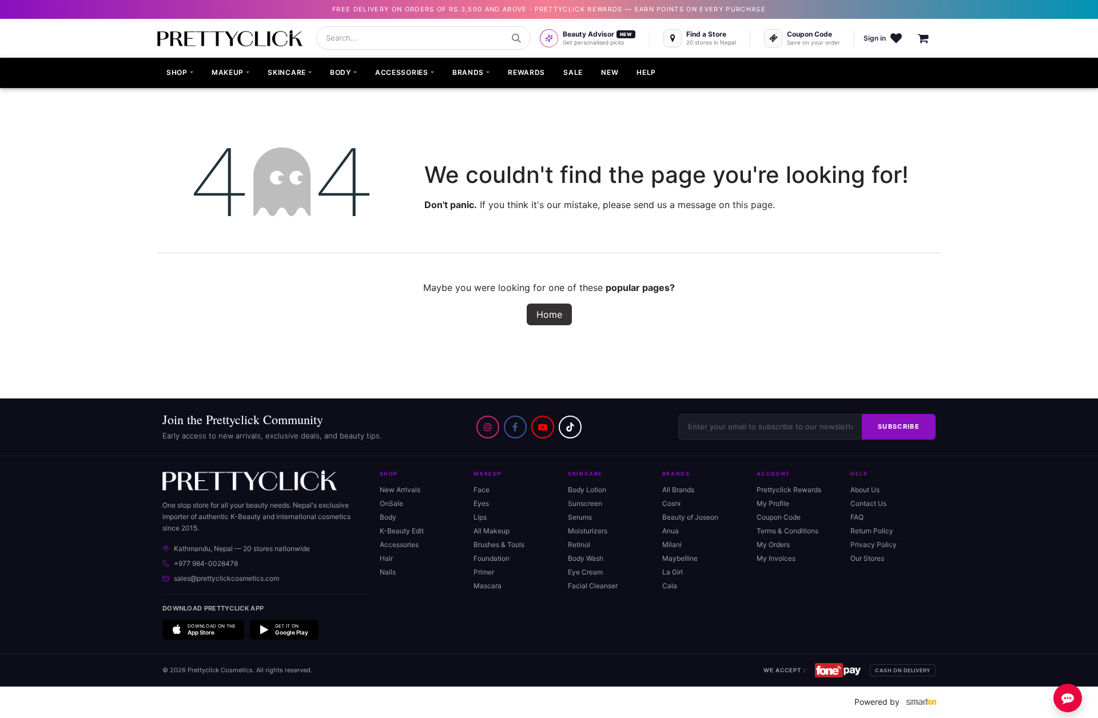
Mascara (488, 585)
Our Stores (867, 558)
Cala (669, 585)
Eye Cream (585, 572)
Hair (386, 558)
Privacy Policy (873, 544)
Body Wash (585, 558)
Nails (388, 572)
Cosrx (671, 503)
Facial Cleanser (593, 585)
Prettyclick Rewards (789, 489)
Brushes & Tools (499, 544)
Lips (480, 517)
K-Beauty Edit (402, 530)
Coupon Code (779, 517)
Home (549, 314)
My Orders (773, 544)
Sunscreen (585, 503)
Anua (670, 530)
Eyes (481, 503)
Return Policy (871, 530)
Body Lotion (587, 489)
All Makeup (492, 530)
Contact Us (868, 503)
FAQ (857, 517)
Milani (672, 544)
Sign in (875, 38)
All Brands (678, 489)
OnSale (391, 503)
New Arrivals (400, 489)
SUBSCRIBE (899, 426)
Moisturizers (587, 530)
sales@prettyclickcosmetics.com (226, 578)
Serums (580, 517)
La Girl (672, 572)
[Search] (516, 38)
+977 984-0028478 (206, 563)
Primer (484, 572)
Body (388, 517)
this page (753, 204)
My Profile (773, 503)
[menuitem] (179, 73)
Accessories (399, 544)
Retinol (579, 544)
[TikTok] (570, 427)
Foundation (492, 558)
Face (482, 489)
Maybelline (680, 558)
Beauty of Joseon (690, 517)
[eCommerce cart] (929, 38)
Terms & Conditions (787, 530)
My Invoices (776, 558)
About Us (865, 489)
